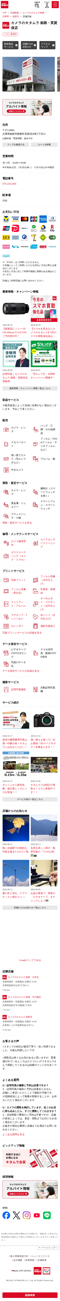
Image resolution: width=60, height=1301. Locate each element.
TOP (4, 13)
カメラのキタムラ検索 (33, 13)
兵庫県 (5, 16)
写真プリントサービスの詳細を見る (22, 632)
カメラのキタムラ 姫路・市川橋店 (24, 997)
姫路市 (16, 16)
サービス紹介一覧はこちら (30, 799)
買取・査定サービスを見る (17, 522)
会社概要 (17, 1260)
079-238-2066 (9, 183)
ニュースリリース (40, 1256)
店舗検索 (37, 2)
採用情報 (29, 1260)
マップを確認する (15, 144)
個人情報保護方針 (19, 1256)
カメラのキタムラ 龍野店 (20, 1017)
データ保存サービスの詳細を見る (20, 671)
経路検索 (30, 1295)
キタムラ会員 (47, 2)
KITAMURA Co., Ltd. (24, 1280)
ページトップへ (49, 1247)
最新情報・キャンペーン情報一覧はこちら (30, 388)
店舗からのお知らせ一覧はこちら (30, 907)
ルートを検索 (44, 144)
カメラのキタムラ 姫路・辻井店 (23, 977)
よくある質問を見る (13, 1134)
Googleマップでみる (30, 960)
